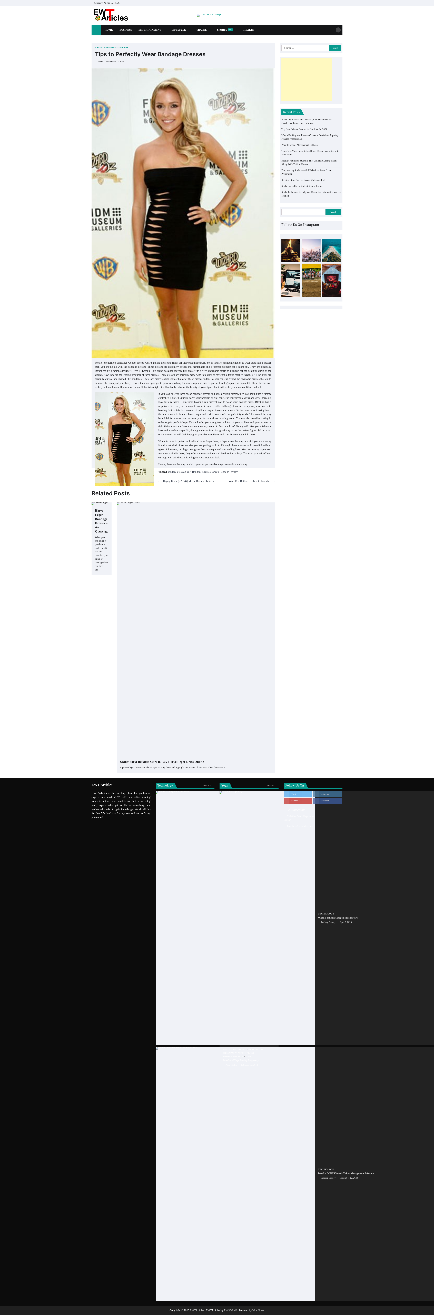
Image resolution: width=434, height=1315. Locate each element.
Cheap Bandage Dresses (225, 471)
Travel (201, 29)
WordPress (258, 1310)
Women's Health (233, 1056)
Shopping (123, 48)
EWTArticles (197, 1310)
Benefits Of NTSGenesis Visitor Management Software (346, 1173)
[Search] (338, 30)
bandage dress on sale (179, 471)
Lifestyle (179, 29)
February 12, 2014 (249, 1065)
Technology (326, 914)
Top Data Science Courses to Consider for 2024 (304, 129)
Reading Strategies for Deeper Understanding (303, 180)
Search (333, 212)
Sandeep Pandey (328, 922)
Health (248, 29)
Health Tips (255, 1050)
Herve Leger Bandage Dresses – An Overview (101, 521)
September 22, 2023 (349, 1178)
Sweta (100, 61)
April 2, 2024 (346, 922)
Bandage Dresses (105, 48)
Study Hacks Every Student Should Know (301, 186)
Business (126, 29)
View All (207, 785)
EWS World (230, 1310)
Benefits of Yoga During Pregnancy (241, 1060)
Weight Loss (246, 1053)
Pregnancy (230, 1053)
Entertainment (150, 29)
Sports (224, 29)
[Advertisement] (306, 79)
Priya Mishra (231, 1065)
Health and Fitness (235, 1050)
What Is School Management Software (299, 145)
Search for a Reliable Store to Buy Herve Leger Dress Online (162, 761)
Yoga (248, 1056)
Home (109, 29)
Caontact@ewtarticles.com (300, 826)
